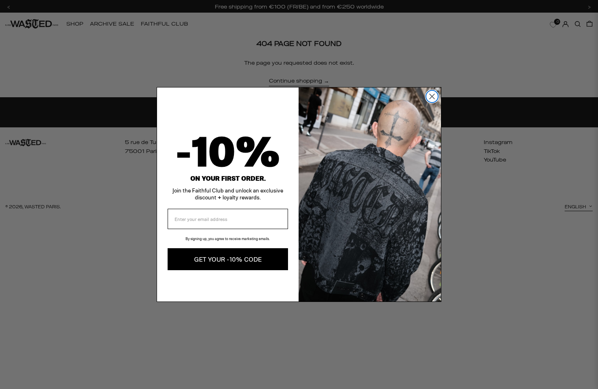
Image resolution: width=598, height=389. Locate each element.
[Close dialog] (432, 96)
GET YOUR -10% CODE (228, 259)
